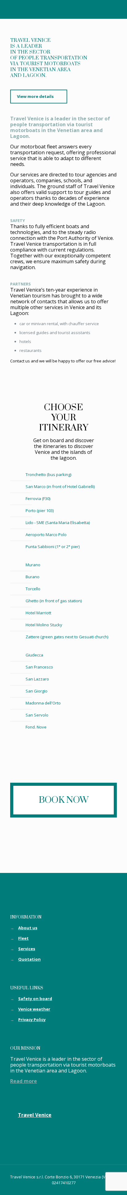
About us (27, 928)
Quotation (29, 959)
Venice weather (34, 1009)
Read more (23, 1081)
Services (26, 948)
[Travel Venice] (63, 9)
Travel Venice (34, 1115)
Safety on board (35, 998)
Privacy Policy (32, 1019)
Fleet (23, 938)
